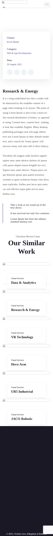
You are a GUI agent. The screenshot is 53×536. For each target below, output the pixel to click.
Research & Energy (25, 310)
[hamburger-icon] (47, 4)
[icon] (10, 72)
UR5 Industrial (22, 391)
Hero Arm (18, 364)
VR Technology (22, 337)
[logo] (14, 3)
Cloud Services (17, 278)
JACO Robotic (22, 419)
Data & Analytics (23, 282)
